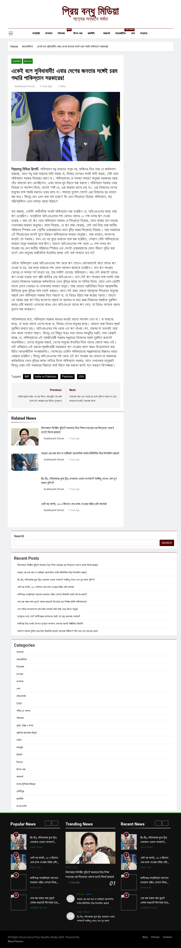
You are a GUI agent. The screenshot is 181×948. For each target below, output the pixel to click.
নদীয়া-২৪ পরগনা (23, 710)
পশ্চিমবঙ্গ (64, 32)
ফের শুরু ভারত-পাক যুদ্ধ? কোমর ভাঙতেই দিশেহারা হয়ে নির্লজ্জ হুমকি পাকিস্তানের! (52, 601)
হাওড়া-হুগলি (21, 806)
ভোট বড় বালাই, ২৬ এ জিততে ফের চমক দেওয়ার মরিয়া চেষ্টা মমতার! (74, 504)
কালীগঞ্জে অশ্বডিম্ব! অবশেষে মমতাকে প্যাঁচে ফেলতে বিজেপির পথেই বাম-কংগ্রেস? (52, 594)
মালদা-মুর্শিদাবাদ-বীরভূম (25, 784)
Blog (145, 937)
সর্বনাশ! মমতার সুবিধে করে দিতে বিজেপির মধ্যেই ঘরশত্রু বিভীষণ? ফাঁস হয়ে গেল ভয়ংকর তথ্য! (57, 631)
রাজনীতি (91, 33)
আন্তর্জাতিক (121, 32)
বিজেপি (19, 754)
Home (36, 33)
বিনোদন (19, 762)
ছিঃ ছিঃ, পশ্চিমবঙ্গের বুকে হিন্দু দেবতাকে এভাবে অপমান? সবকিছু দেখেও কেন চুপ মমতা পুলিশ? (56, 579)
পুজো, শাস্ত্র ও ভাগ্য (24, 725)
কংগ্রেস (19, 674)
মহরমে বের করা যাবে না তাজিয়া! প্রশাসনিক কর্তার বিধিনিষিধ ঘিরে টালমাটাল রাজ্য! (80, 453)
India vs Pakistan (45, 376)
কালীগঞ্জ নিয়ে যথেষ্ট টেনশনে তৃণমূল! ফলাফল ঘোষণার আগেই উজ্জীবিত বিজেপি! (50, 623)
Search (19, 536)
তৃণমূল (19, 703)
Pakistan (67, 376)
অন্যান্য (143, 33)
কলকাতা (48, 33)
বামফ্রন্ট (19, 747)
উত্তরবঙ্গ (20, 666)
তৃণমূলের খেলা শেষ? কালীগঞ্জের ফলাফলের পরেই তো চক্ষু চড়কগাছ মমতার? (48, 616)
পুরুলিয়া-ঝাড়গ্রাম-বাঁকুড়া (26, 732)
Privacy (155, 937)
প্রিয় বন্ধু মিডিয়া (90, 11)
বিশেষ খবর (77, 33)
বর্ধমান (19, 740)
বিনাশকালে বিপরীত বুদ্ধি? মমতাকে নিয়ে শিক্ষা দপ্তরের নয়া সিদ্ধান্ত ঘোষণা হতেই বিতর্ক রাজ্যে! (57, 565)
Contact (167, 937)
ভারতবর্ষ (106, 33)
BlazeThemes (15, 941)
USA (81, 376)
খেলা (133, 33)
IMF (27, 376)
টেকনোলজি (21, 696)
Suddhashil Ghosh (24, 86)
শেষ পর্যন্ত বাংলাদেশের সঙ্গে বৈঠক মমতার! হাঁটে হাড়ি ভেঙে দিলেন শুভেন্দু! (47, 609)
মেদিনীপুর (20, 791)
